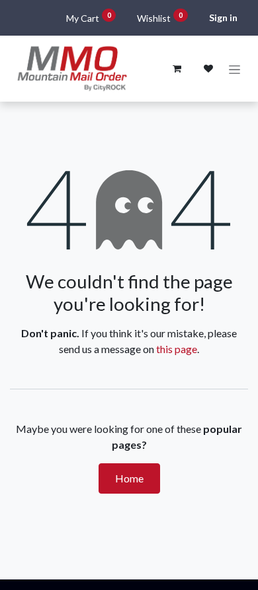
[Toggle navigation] (234, 69)
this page (176, 349)
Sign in (223, 17)
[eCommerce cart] (176, 68)
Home (129, 478)
